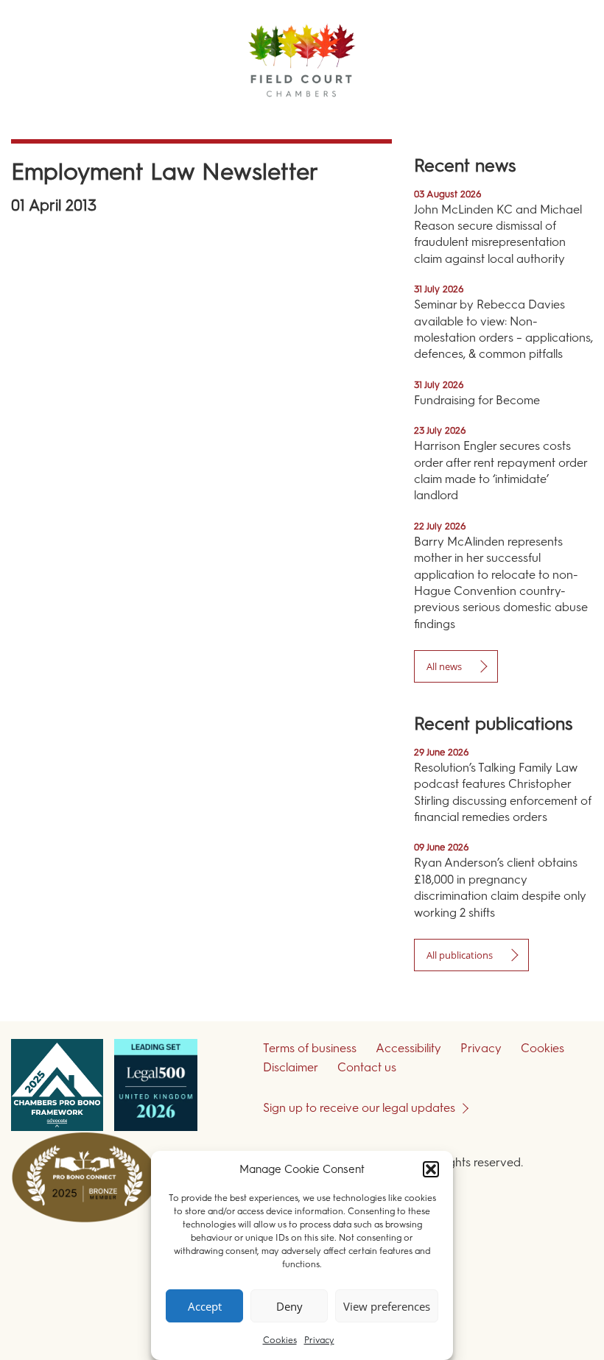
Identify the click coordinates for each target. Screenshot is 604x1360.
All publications (459, 955)
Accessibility (408, 1048)
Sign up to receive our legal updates (359, 1108)
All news (444, 666)
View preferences (386, 1306)
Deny (289, 1306)
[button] (431, 1169)
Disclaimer (290, 1067)
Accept (205, 1306)
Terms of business (310, 1048)
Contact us (366, 1067)
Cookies (280, 1340)
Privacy (319, 1340)
